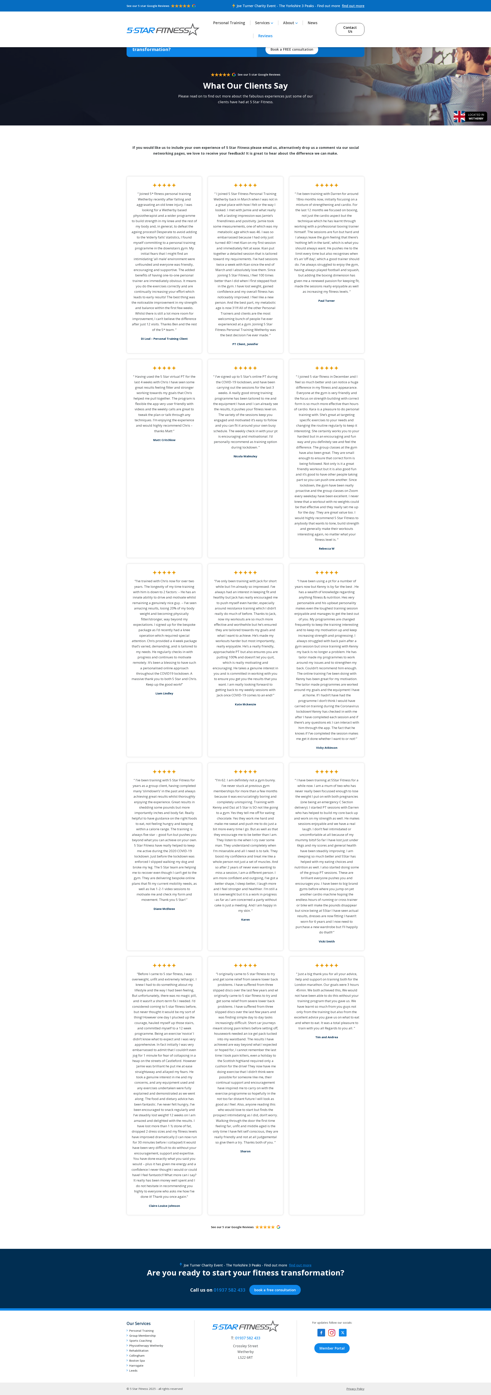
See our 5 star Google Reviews (148, 6)
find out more (353, 5)
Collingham (137, 1355)
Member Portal (332, 1348)
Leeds (133, 1370)
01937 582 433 (230, 1290)
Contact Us (350, 29)
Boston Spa (137, 1360)
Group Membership (142, 1335)
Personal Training (229, 22)
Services (262, 22)
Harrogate (136, 1365)
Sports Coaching (140, 1340)
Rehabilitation (138, 1350)
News (312, 22)
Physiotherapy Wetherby (146, 1345)
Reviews (265, 35)
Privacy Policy (355, 1389)
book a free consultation (275, 1290)
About (288, 22)
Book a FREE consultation (291, 49)
